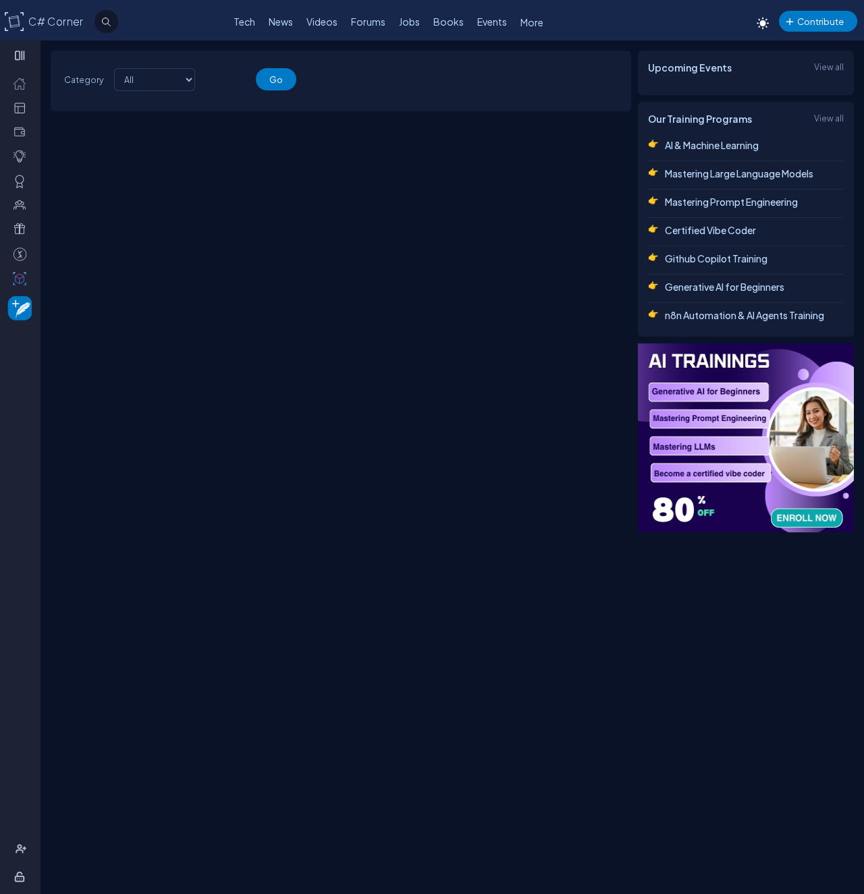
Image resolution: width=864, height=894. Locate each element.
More (531, 22)
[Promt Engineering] (746, 437)
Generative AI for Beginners (724, 287)
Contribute (820, 21)
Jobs (409, 22)
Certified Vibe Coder (710, 230)
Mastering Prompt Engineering (731, 202)
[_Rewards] (22, 254)
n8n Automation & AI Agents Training (744, 315)
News (281, 22)
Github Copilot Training (716, 258)
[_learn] (22, 155)
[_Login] (22, 876)
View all (829, 66)
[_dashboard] (22, 107)
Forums (368, 22)
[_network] (22, 204)
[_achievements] (22, 181)
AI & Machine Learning (712, 145)
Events (492, 22)
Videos (322, 22)
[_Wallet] (22, 131)
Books (448, 22)
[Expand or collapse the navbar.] (21, 55)
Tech (244, 22)
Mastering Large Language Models (739, 173)
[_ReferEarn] (22, 228)
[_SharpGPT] (22, 278)
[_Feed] (22, 83)
